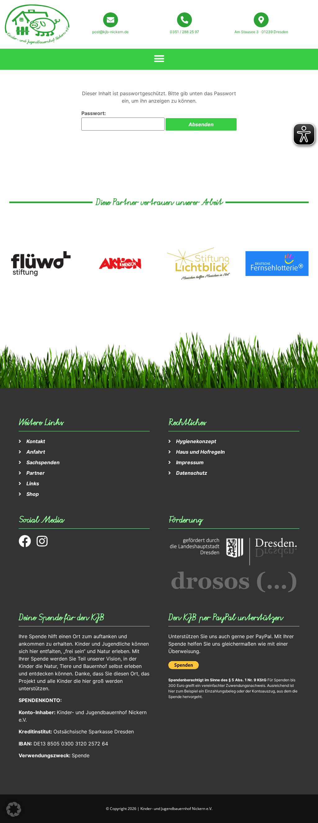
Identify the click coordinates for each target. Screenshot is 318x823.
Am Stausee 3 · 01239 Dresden (261, 31)
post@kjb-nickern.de (110, 31)
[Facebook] (25, 541)
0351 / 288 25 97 (184, 31)
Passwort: (93, 113)
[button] (159, 58)
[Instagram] (42, 541)
